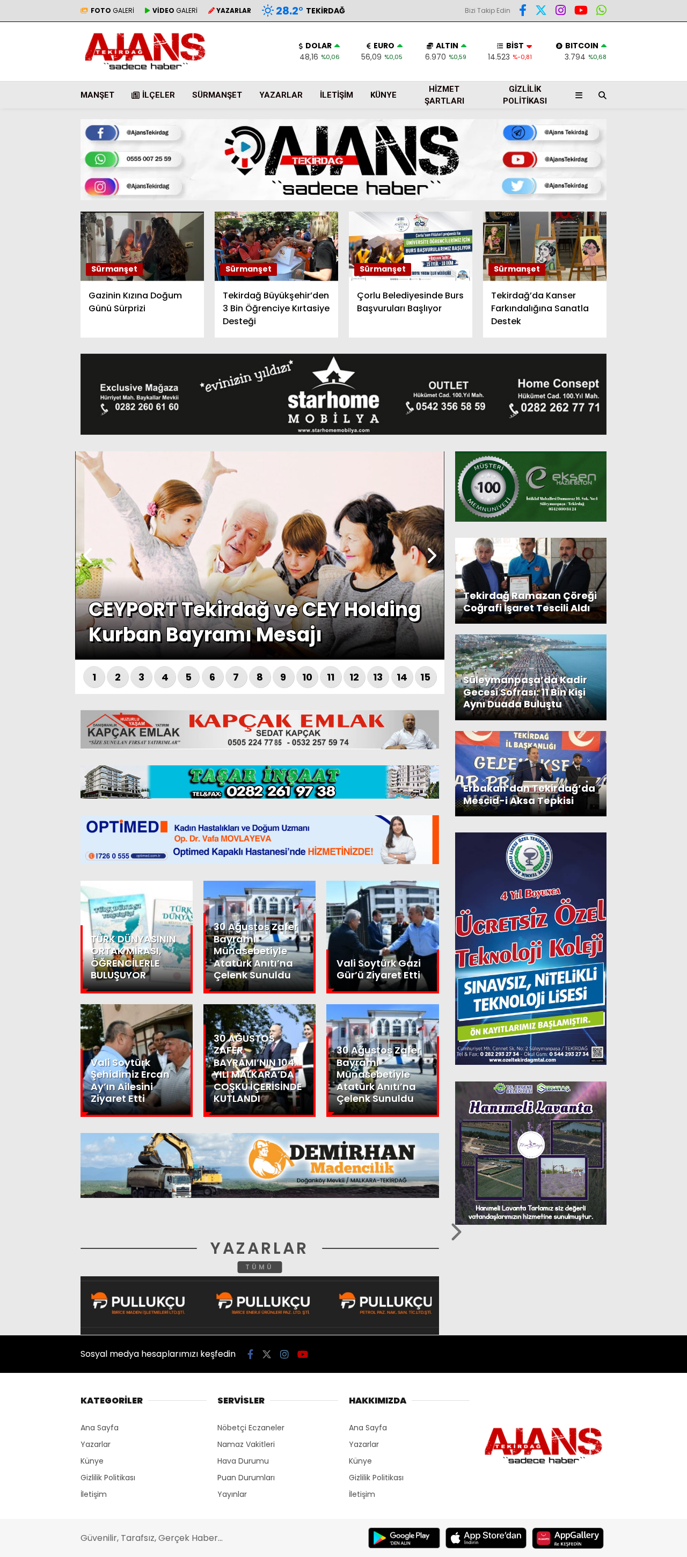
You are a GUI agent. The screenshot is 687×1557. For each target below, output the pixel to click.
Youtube (625, 406)
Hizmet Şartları (444, 95)
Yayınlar (232, 1494)
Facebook (623, 316)
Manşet (97, 95)
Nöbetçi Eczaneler (250, 1427)
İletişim (336, 95)
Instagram (624, 376)
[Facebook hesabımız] (523, 11)
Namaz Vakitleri (246, 1444)
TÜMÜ (259, 1266)
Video (582, 104)
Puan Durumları (246, 1477)
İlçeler (158, 95)
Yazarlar (588, 127)
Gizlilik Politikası (525, 95)
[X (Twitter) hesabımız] (620, 346)
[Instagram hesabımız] (284, 1354)
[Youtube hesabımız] (302, 1354)
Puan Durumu (599, 200)
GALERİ (112, 10)
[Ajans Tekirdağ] (145, 69)
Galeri (585, 82)
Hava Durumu (596, 177)
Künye (383, 95)
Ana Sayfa (593, 59)
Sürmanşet (217, 95)
